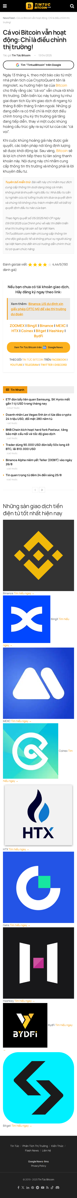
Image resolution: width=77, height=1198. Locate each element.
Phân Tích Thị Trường (35, 1146)
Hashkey (56, 330)
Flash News (32, 1150)
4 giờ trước (12, 468)
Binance (46, 325)
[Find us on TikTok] (52, 1188)
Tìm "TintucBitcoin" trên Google (41, 65)
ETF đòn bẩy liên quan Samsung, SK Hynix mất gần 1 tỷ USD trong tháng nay (38, 401)
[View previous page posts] (35, 490)
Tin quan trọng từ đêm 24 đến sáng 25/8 (34, 475)
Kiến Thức (57, 1146)
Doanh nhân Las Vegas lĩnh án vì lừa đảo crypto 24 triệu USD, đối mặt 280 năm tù (38, 417)
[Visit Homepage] (38, 6)
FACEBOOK (59, 359)
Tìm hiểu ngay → (24, 593)
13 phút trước (13, 408)
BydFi (38, 335)
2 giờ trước (12, 438)
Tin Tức (14, 1146)
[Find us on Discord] (57, 1188)
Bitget (41, 330)
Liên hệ (46, 1150)
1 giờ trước (12, 423)
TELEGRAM (32, 365)
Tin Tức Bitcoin (21, 55)
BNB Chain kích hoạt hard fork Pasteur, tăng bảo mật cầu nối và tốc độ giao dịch (37, 432)
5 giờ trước (12, 479)
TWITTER (47, 365)
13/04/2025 (45, 55)
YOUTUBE (16, 365)
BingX (32, 325)
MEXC (61, 325)
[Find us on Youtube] (42, 1188)
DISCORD (60, 365)
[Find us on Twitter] (22, 1188)
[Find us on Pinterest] (32, 1188)
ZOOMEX (17, 325)
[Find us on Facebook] (18, 1188)
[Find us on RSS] (47, 1188)
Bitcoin (61, 85)
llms (46, 1161)
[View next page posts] (42, 490)
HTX (15, 330)
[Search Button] (72, 6)
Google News (35, 1161)
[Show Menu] (5, 6)
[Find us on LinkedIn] (27, 1188)
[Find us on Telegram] (37, 1188)
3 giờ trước (12, 453)
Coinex (27, 330)
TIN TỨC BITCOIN (32, 359)
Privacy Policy (38, 1165)
